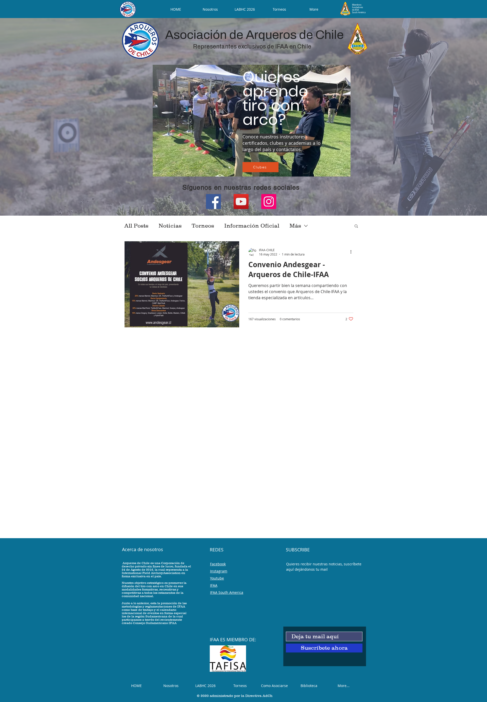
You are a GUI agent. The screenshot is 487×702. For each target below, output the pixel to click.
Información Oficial (251, 225)
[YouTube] (241, 201)
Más (295, 225)
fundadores (357, 7)
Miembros (356, 5)
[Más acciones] (353, 252)
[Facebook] (213, 201)
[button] (356, 226)
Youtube (217, 578)
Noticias (170, 225)
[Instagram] (268, 201)
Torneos (203, 225)
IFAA (213, 585)
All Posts (136, 225)
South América (359, 12)
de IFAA (355, 10)
